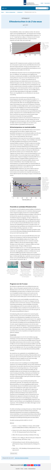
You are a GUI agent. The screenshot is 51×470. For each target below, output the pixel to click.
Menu (5, 8)
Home (2, 12)
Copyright (18, 468)
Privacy (21, 468)
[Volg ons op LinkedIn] (25, 465)
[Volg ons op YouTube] (32, 465)
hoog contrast (47, 3)
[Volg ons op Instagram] (28, 465)
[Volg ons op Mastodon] (39, 465)
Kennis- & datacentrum (10, 12)
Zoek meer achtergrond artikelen (21, 458)
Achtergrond (20, 12)
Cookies (25, 468)
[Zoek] (47, 8)
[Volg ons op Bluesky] (35, 465)
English (42, 3)
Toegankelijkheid (31, 468)
